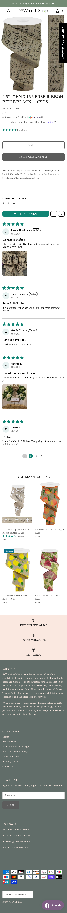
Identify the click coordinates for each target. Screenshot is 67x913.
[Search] (10, 11)
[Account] (56, 11)
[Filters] (53, 214)
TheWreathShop (21, 829)
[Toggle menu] (3, 11)
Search (5, 737)
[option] (33, 53)
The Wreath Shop (15, 902)
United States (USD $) (15, 894)
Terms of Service (10, 756)
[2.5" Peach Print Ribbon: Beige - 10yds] (50, 504)
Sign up (11, 805)
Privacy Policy (9, 741)
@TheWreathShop (20, 841)
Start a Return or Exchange (15, 746)
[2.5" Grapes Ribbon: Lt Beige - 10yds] (50, 570)
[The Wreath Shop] (33, 11)
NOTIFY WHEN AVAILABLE (33, 157)
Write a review (26, 213)
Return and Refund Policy (15, 751)
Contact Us (7, 766)
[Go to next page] (42, 456)
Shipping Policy (10, 761)
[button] (33, 117)
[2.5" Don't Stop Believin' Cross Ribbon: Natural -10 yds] (17, 504)
